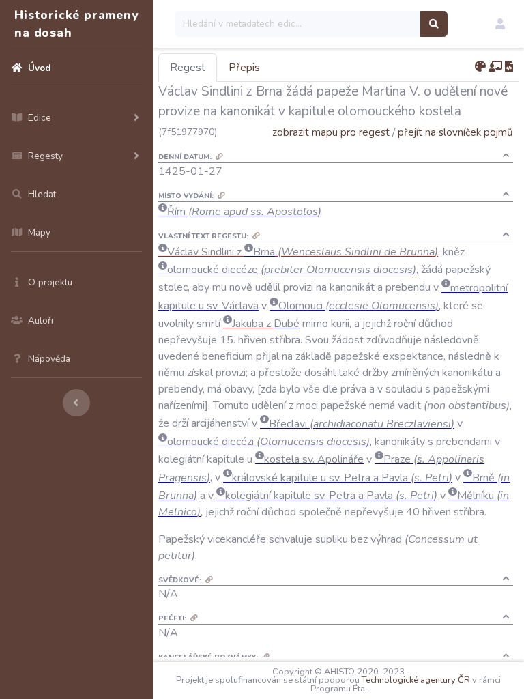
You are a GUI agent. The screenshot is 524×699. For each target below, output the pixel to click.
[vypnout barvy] (480, 66)
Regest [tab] (187, 67)
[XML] (509, 66)
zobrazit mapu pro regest (331, 132)
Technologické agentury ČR (416, 680)
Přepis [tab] (244, 67)
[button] (500, 24)
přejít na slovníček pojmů (455, 132)
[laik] (495, 66)
